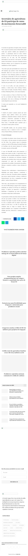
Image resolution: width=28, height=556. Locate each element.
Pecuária (18, 522)
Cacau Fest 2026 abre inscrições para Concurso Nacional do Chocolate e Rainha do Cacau (17, 413)
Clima (11, 527)
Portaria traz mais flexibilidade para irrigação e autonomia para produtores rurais (14, 304)
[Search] (26, 11)
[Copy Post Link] (10, 222)
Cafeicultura (19, 527)
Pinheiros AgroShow (8, 522)
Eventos (14, 525)
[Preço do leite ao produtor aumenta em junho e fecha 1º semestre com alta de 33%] (5, 406)
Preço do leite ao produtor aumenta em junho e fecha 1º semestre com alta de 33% (16, 406)
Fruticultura (6, 525)
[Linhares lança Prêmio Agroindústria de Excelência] (5, 398)
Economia (21, 525)
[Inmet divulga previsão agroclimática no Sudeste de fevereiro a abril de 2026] (5, 391)
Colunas (5, 527)
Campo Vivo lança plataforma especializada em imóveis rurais (17, 419)
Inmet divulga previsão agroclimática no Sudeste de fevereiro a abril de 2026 (16, 391)
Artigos (5, 530)
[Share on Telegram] (6, 222)
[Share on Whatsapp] (3, 222)
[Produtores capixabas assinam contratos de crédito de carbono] (14, 363)
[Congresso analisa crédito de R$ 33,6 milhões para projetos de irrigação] (14, 317)
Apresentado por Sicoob (15, 530)
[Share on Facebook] (15, 218)
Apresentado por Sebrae (9, 533)
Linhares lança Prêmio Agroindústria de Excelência (16, 397)
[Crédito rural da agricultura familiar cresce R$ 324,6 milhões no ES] (14, 340)
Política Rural (15, 519)
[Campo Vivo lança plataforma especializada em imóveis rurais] (5, 420)
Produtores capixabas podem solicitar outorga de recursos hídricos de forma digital (14, 253)
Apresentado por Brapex (9, 535)
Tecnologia (6, 519)
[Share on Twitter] (18, 218)
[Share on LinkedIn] (22, 218)
